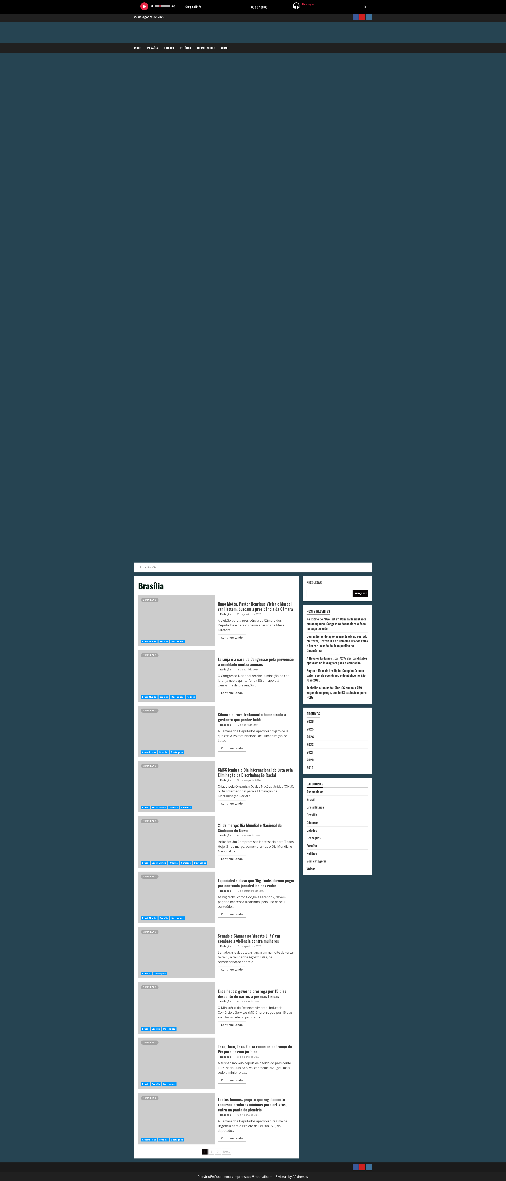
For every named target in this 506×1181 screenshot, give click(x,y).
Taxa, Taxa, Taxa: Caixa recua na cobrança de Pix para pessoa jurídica (176, 1063)
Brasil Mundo (206, 48)
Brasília (164, 641)
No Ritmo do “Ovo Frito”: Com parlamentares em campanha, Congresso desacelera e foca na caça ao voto (336, 624)
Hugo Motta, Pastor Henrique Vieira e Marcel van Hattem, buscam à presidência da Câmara (176, 620)
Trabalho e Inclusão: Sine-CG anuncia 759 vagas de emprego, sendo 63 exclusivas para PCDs (336, 692)
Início (137, 48)
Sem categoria (316, 861)
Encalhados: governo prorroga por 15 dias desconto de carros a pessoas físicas (176, 1008)
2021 (310, 752)
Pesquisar (314, 583)
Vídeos (311, 868)
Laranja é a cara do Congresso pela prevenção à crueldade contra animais (176, 676)
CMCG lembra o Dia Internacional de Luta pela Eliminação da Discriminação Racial (176, 786)
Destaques (177, 641)
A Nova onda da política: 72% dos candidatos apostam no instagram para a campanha (337, 660)
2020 (310, 760)
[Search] (371, 48)
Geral (225, 48)
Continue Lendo (232, 637)
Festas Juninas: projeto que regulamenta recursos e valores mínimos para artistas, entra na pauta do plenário (176, 1118)
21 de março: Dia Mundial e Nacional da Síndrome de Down (176, 842)
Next (226, 1151)
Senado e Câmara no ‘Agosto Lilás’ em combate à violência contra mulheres (176, 952)
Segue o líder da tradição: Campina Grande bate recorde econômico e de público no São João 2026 (336, 675)
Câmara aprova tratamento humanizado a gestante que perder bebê (176, 731)
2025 (310, 729)
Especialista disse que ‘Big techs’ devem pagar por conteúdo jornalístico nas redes (176, 897)
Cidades (169, 48)
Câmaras (186, 807)
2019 (310, 767)
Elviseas (281, 1176)
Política (185, 48)
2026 (310, 721)
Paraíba (152, 48)
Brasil (145, 807)
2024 (310, 736)
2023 (310, 744)
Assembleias (149, 752)
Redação (225, 614)
